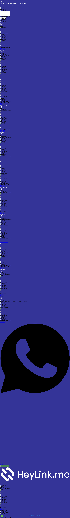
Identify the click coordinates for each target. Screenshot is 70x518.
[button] (35, 430)
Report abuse (2, 464)
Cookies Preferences (5, 466)
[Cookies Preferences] (2, 516)
